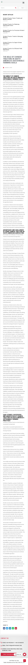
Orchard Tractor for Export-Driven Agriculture (12, 43)
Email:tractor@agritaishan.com (12, 645)
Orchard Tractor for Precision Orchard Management (13, 31)
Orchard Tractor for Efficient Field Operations (12, 49)
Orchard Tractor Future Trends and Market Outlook (12, 18)
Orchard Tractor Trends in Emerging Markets (13, 37)
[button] (23, 2)
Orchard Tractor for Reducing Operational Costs (11, 25)
